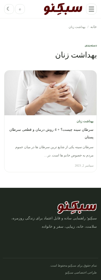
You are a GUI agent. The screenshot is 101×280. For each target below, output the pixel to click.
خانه (93, 27)
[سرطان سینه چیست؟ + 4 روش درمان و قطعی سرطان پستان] (50, 93)
